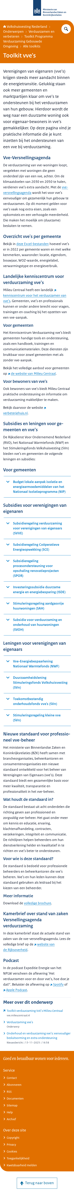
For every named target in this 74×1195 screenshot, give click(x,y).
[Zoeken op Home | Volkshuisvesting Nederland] (66, 29)
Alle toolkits (31, 46)
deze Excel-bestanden (32, 244)
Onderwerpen (13, 31)
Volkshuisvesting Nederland (27, 26)
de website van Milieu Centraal (33, 373)
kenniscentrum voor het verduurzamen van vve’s (34, 298)
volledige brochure (37, 903)
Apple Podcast (16, 990)
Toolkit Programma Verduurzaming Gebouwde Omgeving (28, 41)
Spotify (58, 984)
